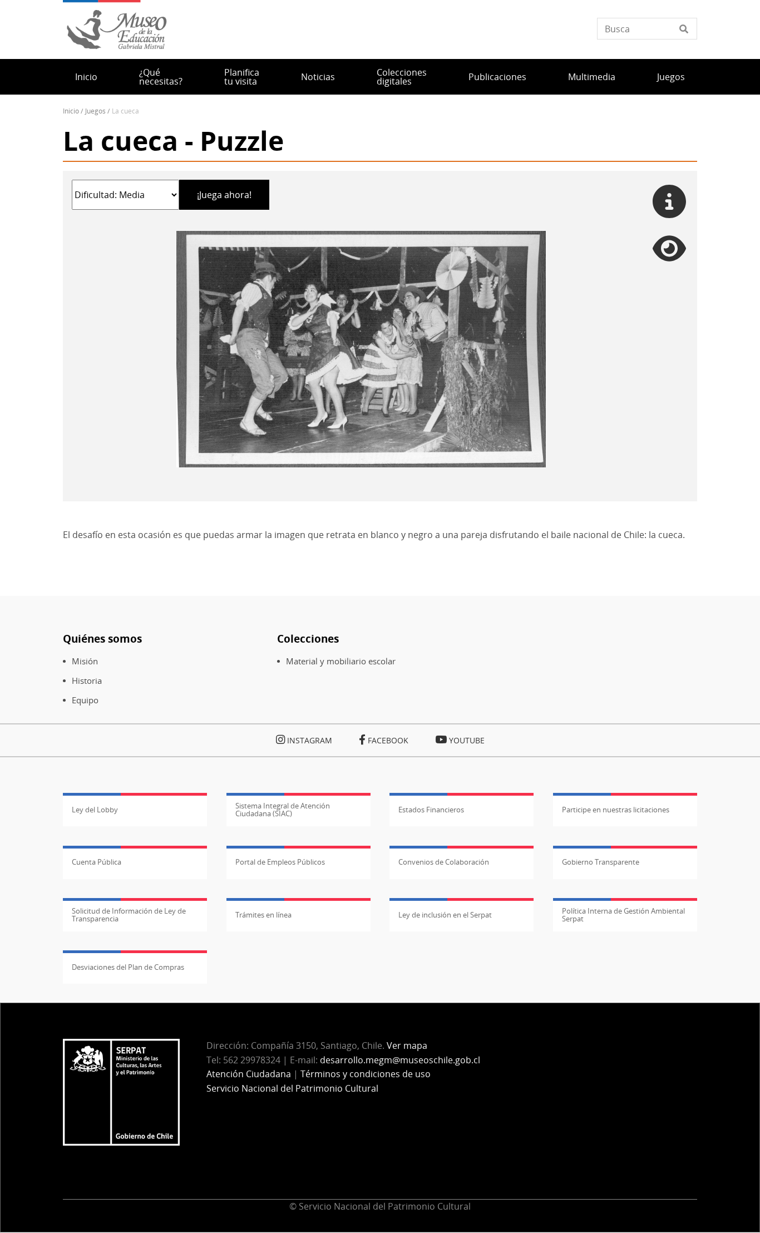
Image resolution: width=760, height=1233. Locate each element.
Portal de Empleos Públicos (280, 862)
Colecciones (308, 638)
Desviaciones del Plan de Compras (128, 967)
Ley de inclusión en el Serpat (445, 915)
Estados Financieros (431, 810)
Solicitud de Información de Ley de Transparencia (129, 915)
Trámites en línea (263, 915)
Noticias (318, 77)
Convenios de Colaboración (443, 862)
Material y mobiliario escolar (341, 661)
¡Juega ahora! (224, 195)
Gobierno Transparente (600, 862)
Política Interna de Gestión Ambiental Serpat (623, 915)
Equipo (85, 700)
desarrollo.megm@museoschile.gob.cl (400, 1060)
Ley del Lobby (95, 810)
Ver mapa (407, 1045)
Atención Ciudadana (248, 1074)
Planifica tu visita (241, 76)
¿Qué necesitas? (160, 76)
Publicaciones (497, 77)
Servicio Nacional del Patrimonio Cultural (292, 1088)
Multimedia (591, 77)
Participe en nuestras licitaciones (615, 810)
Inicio (86, 77)
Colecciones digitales (402, 76)
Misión (85, 661)
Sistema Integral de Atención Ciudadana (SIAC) (282, 809)
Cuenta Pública (96, 862)
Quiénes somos (102, 638)
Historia (87, 680)
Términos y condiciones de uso (365, 1074)
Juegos (671, 77)
